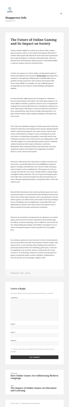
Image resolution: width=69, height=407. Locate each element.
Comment (15, 298)
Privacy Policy (15, 403)
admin (28, 273)
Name (13, 324)
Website (13, 340)
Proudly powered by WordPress (30, 403)
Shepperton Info (15, 17)
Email (13, 332)
